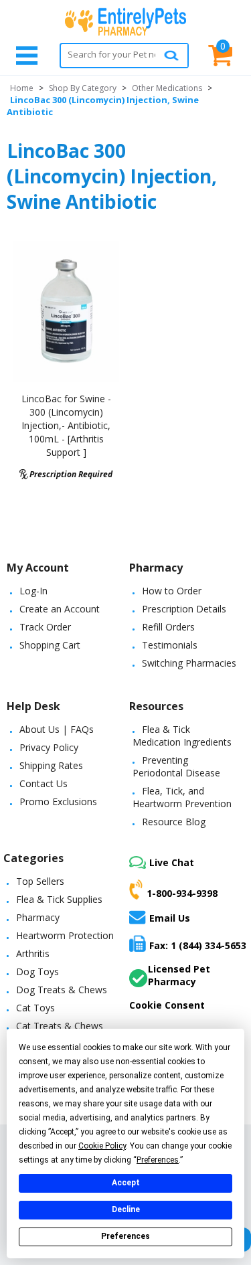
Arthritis (33, 953)
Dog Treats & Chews (61, 989)
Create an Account (59, 608)
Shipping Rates (51, 765)
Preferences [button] (158, 1160)
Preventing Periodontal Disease (176, 766)
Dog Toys (37, 971)
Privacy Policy (48, 747)
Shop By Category (82, 88)
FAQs (82, 729)
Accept (126, 1182)
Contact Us (43, 783)
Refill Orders (168, 626)
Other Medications (167, 88)
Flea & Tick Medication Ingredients (182, 735)
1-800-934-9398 (182, 893)
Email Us (169, 918)
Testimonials (169, 645)
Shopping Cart (49, 645)
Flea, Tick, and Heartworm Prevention (182, 797)
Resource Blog (173, 821)
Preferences (125, 1236)
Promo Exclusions (58, 801)
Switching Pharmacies (189, 663)
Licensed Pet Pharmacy (179, 975)
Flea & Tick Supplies (59, 899)
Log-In (33, 590)
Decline (126, 1209)
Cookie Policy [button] (102, 1146)
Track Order (45, 626)
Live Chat (171, 862)
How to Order (171, 590)
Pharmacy (38, 917)
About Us (39, 729)
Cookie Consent (167, 1005)
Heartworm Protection (65, 935)
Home (21, 88)
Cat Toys (35, 1007)
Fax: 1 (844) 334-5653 (197, 945)
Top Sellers (40, 881)
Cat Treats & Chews (59, 1025)
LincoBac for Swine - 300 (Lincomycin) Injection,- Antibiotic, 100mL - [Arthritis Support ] (66, 425)
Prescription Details (184, 608)
